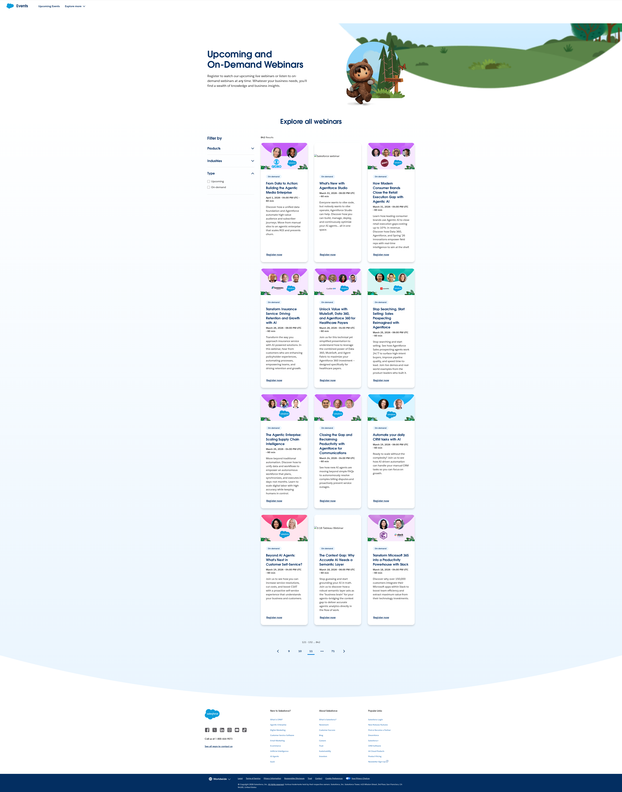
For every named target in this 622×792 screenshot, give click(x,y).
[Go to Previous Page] (278, 651)
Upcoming (217, 181)
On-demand (218, 187)
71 (333, 651)
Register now (274, 254)
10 (300, 651)
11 (311, 651)
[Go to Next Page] (344, 651)
